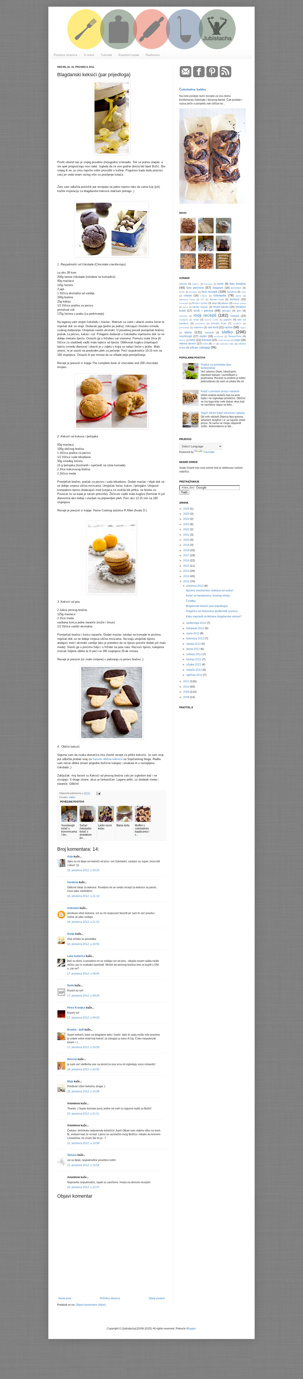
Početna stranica (65, 55)
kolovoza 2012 (195, 638)
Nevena (72, 1059)
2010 (186, 686)
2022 (186, 529)
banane (208, 284)
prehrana (200, 323)
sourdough (185, 336)
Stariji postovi (157, 1298)
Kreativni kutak (128, 55)
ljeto (239, 310)
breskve (193, 292)
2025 (186, 513)
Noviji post (64, 1298)
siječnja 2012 (194, 674)
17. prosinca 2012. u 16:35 (83, 1047)
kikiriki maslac (200, 307)
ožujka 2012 (194, 664)
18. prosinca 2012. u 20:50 (83, 1069)
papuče (228, 319)
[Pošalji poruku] (98, 793)
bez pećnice (195, 287)
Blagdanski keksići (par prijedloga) (207, 606)
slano (188, 332)
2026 (186, 508)
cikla (243, 292)
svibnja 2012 (194, 654)
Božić (182, 292)
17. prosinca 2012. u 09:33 (83, 1017)
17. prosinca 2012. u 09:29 (83, 995)
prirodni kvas (218, 323)
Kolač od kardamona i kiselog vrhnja (208, 595)
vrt (214, 343)
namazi (234, 315)
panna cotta (211, 319)
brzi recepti (209, 291)
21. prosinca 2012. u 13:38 (83, 1143)
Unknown (73, 908)
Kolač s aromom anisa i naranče (220, 391)
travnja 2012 (194, 659)
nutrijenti (183, 319)
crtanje (188, 295)
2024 (186, 518)
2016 (186, 560)
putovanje (184, 327)
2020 (186, 539)
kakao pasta (239, 303)
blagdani (218, 287)
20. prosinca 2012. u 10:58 (83, 1091)
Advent (183, 283)
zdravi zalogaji (200, 347)
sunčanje (218, 336)
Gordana (72, 882)
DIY (202, 299)
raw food (213, 327)
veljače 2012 (194, 669)
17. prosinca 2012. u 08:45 (83, 973)
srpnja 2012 (193, 643)
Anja (70, 856)
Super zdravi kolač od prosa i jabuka (223, 412)
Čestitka (191, 600)
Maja (70, 1081)
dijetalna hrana (187, 299)
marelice (183, 316)
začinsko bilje (227, 343)
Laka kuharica (76, 956)
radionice (198, 327)
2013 (186, 576)
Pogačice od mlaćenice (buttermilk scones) (212, 611)
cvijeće (203, 295)
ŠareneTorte (235, 336)
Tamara (72, 1155)
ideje (214, 303)
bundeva (231, 291)
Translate (208, 452)
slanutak (209, 332)
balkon (195, 284)
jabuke (224, 303)
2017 (186, 555)
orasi (196, 319)
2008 (186, 697)
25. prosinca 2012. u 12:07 (83, 1187)
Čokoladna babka (192, 89)
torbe (192, 340)
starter (203, 336)
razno (228, 327)
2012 (186, 581)
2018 (186, 550)
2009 (186, 691)
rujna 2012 (193, 633)
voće (205, 343)
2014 (186, 570)
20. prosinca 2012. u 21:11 (83, 1113)
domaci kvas (217, 299)
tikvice (182, 340)
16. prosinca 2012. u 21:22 (83, 921)
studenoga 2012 (196, 622)
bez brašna (238, 283)
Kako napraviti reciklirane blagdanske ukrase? (214, 616)
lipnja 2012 (193, 648)
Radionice (153, 55)
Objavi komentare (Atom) (91, 1304)
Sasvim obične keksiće (107, 759)
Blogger (191, 1328)
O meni (89, 55)
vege (237, 340)
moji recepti (205, 315)
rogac (243, 327)
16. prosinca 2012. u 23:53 (83, 944)
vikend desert (187, 343)
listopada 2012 (195, 628)
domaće (235, 299)
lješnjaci (226, 310)
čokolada (219, 295)
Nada (70, 985)
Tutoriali (106, 55)
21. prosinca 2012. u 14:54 (83, 1165)
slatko (72, 797)
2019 (186, 544)
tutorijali (206, 340)
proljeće (237, 323)
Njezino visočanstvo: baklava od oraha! (209, 590)
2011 (186, 681)
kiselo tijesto (221, 306)
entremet (183, 303)
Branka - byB (75, 1029)
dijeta (238, 295)
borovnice (236, 287)
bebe (220, 283)
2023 (186, 524)
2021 (186, 534)
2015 (186, 565)
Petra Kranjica (76, 1007)
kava (185, 307)
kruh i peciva (203, 310)
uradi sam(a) (224, 340)
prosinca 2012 (195, 585)
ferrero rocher (199, 303)
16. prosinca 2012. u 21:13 (83, 896)
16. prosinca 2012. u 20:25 (83, 870)
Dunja (71, 933)
